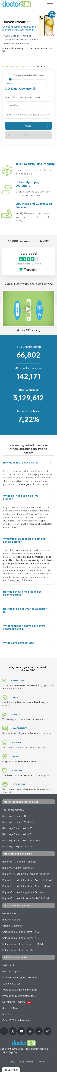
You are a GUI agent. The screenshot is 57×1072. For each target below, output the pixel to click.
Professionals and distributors (19, 995)
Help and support (11, 971)
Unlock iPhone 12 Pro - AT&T (21, 931)
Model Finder (9, 913)
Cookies (40, 1061)
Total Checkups (28, 390)
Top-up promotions (13, 809)
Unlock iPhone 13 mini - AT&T (21, 937)
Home (5, 66)
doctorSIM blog (10, 1008)
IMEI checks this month (28, 368)
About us (7, 1014)
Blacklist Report (11, 919)
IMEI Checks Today (28, 347)
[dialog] (11, 1069)
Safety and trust (11, 983)
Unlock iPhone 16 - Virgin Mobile (23, 944)
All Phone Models (18, 66)
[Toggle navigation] (50, 4)
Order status (9, 965)
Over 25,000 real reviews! (16, 1020)
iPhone (31, 66)
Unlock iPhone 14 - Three (19, 950)
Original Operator (12, 925)
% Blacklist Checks (29, 411)
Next (28, 126)
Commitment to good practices (19, 977)
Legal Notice (26, 1061)
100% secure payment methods (19, 989)
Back (28, 135)
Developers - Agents (16, 1001)
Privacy (11, 1061)
